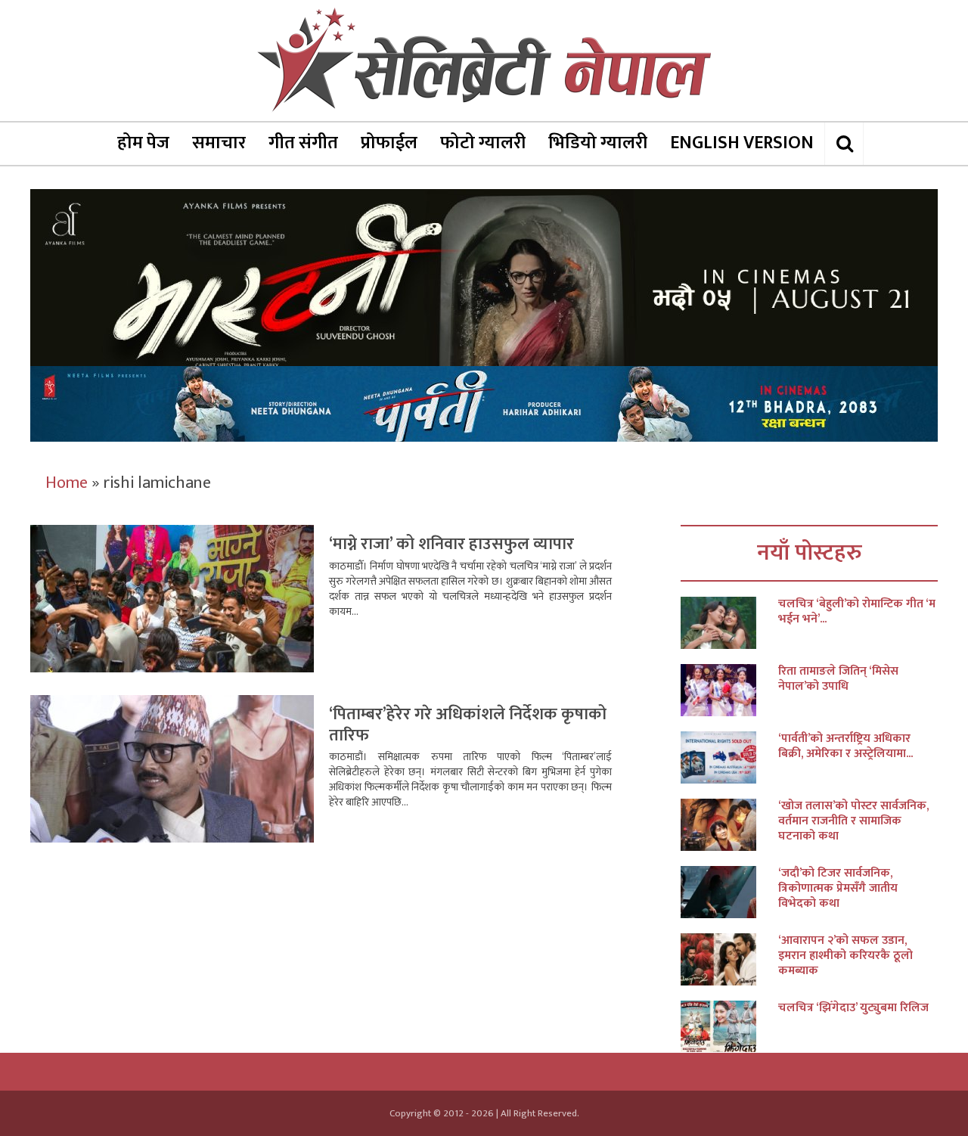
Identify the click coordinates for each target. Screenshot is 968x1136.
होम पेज (143, 143)
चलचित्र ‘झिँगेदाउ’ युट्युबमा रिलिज (853, 1008)
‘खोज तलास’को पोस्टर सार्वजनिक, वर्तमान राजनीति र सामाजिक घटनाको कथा (853, 821)
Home (66, 483)
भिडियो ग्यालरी (597, 143)
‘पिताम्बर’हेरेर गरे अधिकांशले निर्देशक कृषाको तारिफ (468, 725)
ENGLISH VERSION (742, 143)
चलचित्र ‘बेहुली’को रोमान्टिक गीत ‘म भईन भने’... (856, 612)
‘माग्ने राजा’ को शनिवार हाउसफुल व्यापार (451, 544)
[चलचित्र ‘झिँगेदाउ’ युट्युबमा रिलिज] (729, 1027)
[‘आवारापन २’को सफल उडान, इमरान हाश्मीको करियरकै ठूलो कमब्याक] (729, 959)
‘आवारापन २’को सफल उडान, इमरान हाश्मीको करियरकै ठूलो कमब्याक (845, 956)
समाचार (219, 143)
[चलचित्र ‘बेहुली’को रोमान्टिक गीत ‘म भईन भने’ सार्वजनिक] (729, 623)
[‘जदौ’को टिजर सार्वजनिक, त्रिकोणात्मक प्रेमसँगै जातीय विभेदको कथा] (729, 892)
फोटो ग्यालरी (483, 143)
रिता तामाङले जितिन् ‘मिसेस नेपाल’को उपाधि (838, 679)
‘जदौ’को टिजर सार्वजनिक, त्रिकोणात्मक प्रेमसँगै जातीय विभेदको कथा (838, 888)
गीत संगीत (303, 143)
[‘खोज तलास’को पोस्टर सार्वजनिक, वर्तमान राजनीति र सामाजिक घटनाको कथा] (729, 825)
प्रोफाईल (389, 143)
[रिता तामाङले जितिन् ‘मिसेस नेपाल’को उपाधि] (729, 690)
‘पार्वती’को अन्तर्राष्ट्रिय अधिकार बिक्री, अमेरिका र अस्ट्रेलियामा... (845, 746)
